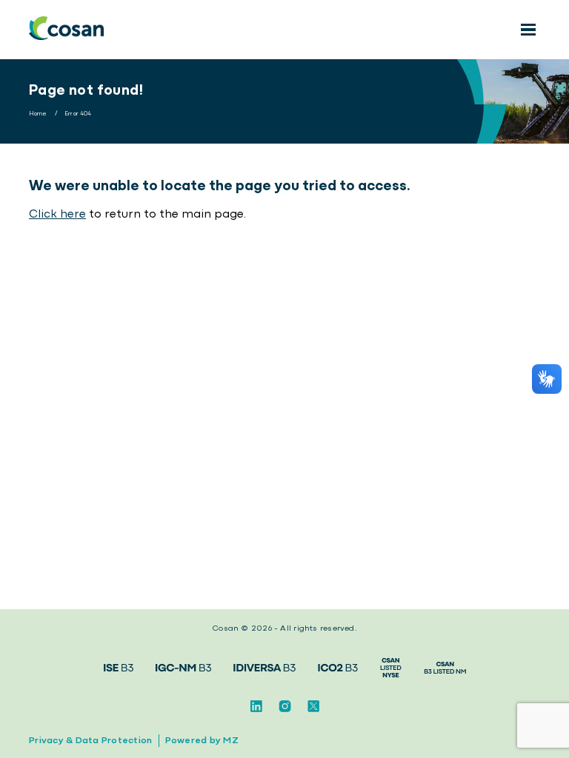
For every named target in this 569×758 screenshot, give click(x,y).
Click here (57, 215)
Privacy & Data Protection (91, 740)
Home (38, 114)
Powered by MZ (202, 740)
